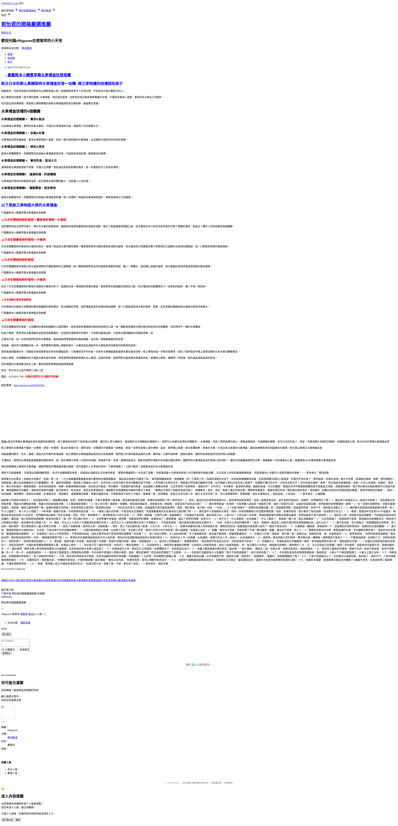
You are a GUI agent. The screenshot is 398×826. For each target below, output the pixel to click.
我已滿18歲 (7, 820)
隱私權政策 (216, 783)
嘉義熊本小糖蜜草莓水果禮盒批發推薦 (39, 75)
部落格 (11, 58)
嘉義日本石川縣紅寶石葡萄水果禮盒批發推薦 (26, 580)
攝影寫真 (25, 622)
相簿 (9, 54)
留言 (30, 614)
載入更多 (6, 634)
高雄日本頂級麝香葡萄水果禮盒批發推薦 (73, 580)
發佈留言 (6, 653)
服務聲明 (228, 783)
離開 (18, 820)
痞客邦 (24, 614)
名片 (9, 62)
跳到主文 (6, 32)
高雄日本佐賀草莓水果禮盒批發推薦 (116, 580)
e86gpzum (6, 596)
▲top (4, 628)
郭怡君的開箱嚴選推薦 (26, 24)
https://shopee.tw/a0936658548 (29, 385)
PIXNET (175, 783)
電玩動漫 (27, 48)
